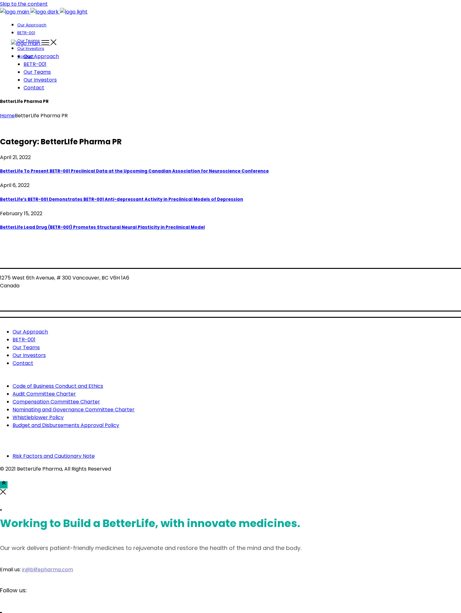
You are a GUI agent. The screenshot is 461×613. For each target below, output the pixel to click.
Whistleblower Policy (38, 417)
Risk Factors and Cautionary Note (54, 456)
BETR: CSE (14, 292)
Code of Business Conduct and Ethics (58, 386)
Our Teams (26, 347)
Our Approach (30, 331)
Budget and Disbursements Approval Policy (66, 425)
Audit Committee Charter (44, 393)
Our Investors (29, 355)
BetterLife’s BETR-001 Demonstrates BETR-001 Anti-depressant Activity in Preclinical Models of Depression (121, 199)
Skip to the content (24, 4)
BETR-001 (24, 339)
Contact (23, 363)
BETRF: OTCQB (21, 301)
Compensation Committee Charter (56, 401)
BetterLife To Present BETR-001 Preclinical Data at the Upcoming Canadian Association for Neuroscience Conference (134, 171)
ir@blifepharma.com (47, 569)
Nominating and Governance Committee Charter (74, 409)
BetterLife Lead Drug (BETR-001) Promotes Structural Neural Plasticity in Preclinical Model (102, 227)
